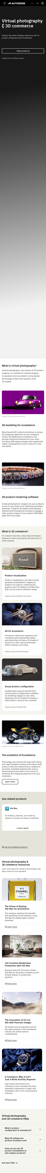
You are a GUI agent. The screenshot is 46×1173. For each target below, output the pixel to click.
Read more (12, 983)
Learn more (10, 781)
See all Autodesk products (15, 847)
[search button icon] (37, 3)
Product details (23, 828)
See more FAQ (8, 1163)
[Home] (16, 3)
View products (23, 51)
